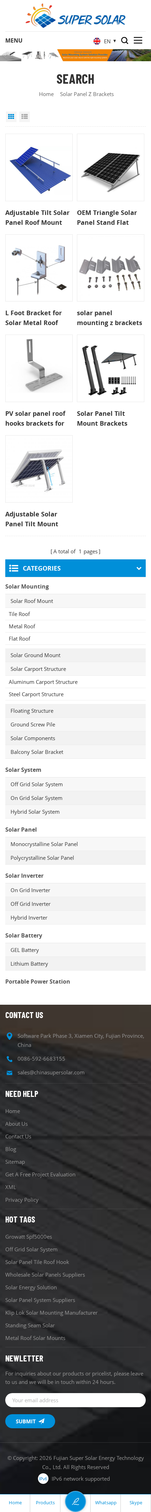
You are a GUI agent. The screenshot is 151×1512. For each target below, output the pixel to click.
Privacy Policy (22, 1199)
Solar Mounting (27, 586)
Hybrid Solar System (35, 811)
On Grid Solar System (37, 797)
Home (46, 93)
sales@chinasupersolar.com (51, 1072)
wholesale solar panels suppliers (45, 1274)
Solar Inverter (24, 875)
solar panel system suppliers (40, 1299)
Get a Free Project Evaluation (40, 1174)
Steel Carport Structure (36, 694)
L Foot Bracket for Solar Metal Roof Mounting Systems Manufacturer (34, 318)
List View (24, 117)
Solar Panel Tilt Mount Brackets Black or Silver (102, 418)
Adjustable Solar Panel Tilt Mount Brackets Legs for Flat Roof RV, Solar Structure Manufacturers (34, 519)
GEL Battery (25, 949)
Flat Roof (19, 638)
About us (16, 1123)
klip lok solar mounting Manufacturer (51, 1312)
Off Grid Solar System (37, 784)
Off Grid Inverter (31, 903)
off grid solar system (31, 1249)
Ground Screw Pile (33, 724)
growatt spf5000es (28, 1236)
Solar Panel (21, 829)
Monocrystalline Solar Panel (44, 843)
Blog (10, 1148)
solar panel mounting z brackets (109, 318)
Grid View (11, 117)
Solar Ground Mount (35, 655)
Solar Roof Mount (32, 600)
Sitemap (15, 1161)
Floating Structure (32, 710)
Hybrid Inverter (29, 917)
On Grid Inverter (30, 890)
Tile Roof (19, 613)
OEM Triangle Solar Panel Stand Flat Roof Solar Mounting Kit (109, 217)
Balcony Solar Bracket (37, 751)
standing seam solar (30, 1325)
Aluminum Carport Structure (43, 681)
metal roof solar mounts (35, 1337)
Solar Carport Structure (38, 668)
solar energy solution (31, 1287)
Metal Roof (22, 626)
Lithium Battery (29, 963)
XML (10, 1186)
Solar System (23, 770)
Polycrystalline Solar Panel (42, 857)
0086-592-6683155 (41, 1058)
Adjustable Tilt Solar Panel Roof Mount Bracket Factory (37, 217)
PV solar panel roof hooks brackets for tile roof (35, 418)
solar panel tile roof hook (37, 1261)
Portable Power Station (37, 981)
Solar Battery (23, 935)
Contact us (18, 1136)
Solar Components (33, 738)
